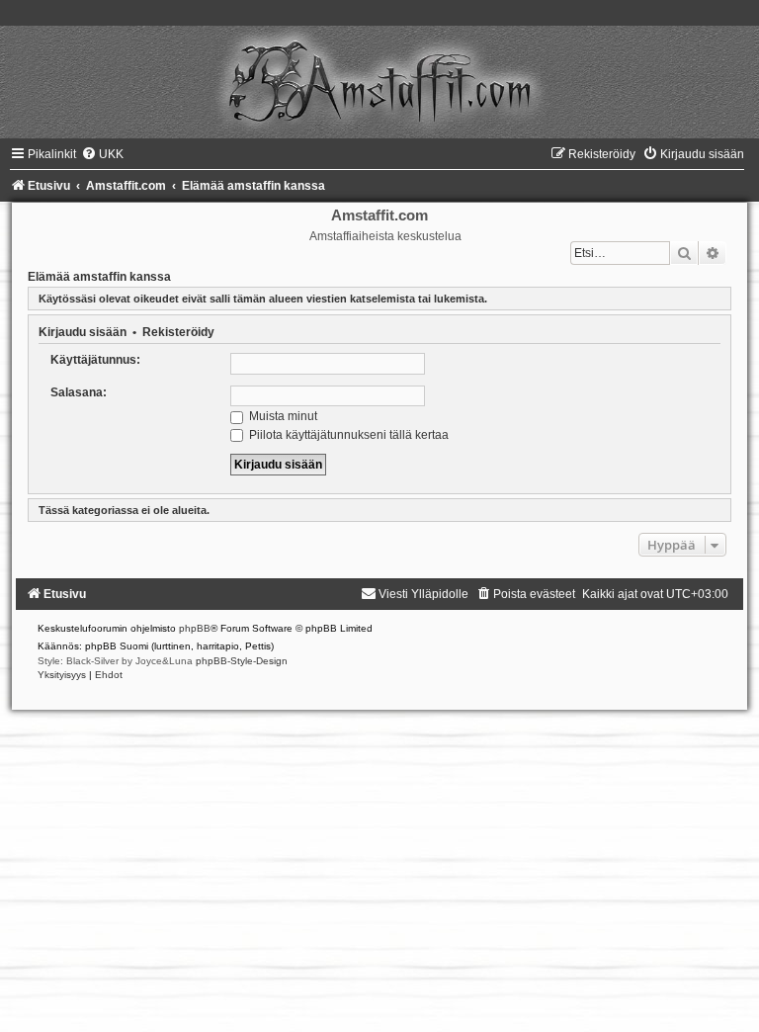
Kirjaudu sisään (82, 332)
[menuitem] (102, 154)
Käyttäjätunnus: (95, 360)
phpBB (195, 628)
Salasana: (78, 392)
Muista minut (281, 416)
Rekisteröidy (178, 332)
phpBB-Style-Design (242, 660)
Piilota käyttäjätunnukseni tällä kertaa (347, 435)
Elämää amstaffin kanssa (99, 277)
